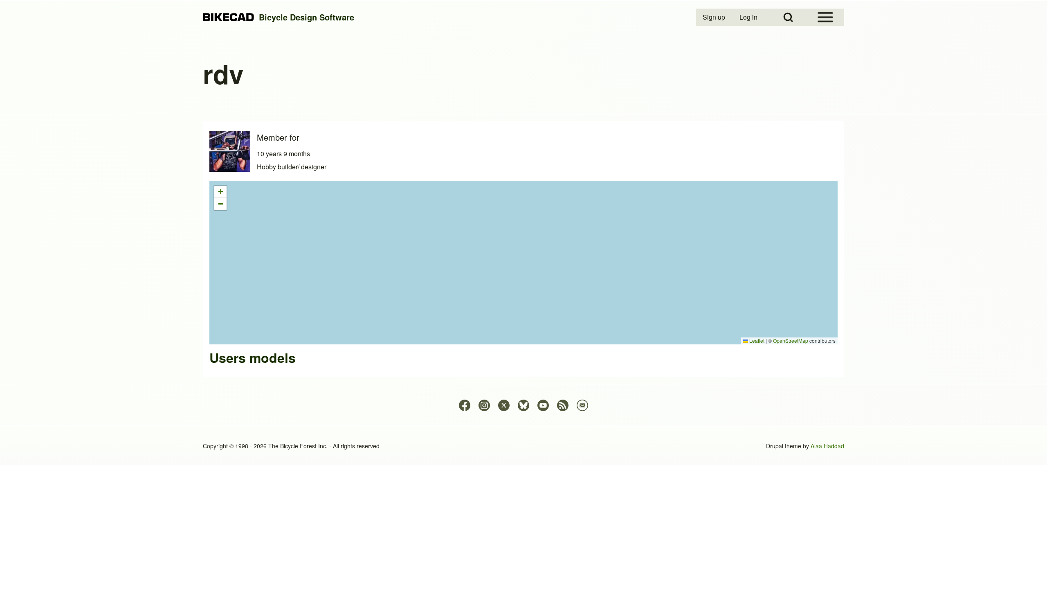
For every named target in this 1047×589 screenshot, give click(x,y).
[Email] (582, 405)
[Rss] (563, 405)
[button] (220, 192)
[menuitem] (714, 17)
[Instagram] (484, 405)
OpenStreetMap (790, 340)
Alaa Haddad (827, 446)
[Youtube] (543, 405)
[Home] (228, 17)
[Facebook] (464, 405)
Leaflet (756, 340)
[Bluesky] (523, 405)
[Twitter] (504, 405)
